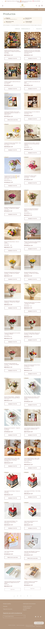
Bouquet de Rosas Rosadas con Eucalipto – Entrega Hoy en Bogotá (11, 364)
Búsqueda (5, 606)
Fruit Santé (13, 625)
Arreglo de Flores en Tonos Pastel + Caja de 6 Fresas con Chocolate (12, 143)
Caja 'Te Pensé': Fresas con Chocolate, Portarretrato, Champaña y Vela (32, 428)
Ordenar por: (17, 28)
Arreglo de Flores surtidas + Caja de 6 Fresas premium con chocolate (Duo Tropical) (31, 143)
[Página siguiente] (30, 596)
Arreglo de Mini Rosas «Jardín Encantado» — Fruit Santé (30, 176)
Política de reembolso (29, 625)
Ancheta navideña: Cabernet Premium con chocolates (12, 82)
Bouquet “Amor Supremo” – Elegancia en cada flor (12, 428)
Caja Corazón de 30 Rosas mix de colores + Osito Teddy (31, 522)
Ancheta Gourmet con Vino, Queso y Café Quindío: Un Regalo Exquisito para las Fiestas (12, 51)
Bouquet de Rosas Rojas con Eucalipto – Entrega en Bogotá (12, 333)
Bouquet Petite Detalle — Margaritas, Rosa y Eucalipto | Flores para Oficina (12, 397)
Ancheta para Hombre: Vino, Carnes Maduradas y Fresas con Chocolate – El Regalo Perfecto (12, 112)
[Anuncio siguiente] (42, 1)
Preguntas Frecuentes (7, 609)
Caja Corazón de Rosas (9, 551)
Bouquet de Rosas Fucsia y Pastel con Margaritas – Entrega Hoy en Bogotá (12, 301)
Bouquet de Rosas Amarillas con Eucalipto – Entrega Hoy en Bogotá (31, 273)
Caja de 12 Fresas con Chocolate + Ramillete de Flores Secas (31, 582)
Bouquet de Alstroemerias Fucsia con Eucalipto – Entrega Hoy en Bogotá (12, 208)
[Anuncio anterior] (2, 1)
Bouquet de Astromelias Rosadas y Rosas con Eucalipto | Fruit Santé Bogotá (31, 209)
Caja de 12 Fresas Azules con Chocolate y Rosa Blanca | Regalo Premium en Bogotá (12, 582)
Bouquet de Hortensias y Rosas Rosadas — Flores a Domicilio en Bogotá (32, 242)
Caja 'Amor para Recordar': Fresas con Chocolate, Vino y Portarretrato (32, 552)
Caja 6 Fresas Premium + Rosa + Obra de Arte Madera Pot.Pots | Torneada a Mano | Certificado (31, 459)
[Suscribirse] (23, 616)
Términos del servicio (38, 625)
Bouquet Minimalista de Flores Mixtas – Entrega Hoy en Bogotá (32, 365)
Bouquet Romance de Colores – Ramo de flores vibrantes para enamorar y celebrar (32, 397)
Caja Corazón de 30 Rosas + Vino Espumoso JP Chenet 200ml (11, 522)
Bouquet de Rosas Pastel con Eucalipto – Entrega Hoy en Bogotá (32, 303)
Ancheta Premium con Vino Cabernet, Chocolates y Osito (32, 112)
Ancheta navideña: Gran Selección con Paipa (32, 82)
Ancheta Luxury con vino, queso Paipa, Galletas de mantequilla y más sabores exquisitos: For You (32, 51)
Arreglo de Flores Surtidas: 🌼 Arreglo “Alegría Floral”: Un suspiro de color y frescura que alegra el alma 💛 (12, 176)
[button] (2, 5)
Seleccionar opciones (12, 119)
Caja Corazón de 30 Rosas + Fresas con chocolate (12, 491)
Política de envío (39, 626)
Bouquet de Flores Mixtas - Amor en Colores (11, 242)
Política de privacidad (20, 625)
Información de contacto (30, 626)
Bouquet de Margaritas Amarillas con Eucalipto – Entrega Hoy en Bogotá (12, 273)
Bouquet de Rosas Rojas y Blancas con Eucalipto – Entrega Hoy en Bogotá (32, 333)
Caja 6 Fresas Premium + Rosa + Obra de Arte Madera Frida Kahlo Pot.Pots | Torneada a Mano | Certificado (12, 459)
